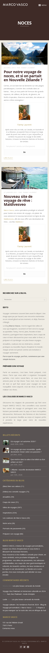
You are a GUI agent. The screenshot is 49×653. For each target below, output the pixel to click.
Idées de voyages (10, 507)
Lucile (5, 599)
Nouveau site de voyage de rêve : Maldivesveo (18, 200)
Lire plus (8, 157)
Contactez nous (9, 628)
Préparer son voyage (11, 534)
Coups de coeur (9, 502)
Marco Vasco (9, 210)
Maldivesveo (9, 219)
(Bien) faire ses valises (11, 486)
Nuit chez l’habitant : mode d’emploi (21, 594)
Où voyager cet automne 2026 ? (23, 441)
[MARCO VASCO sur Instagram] (28, 647)
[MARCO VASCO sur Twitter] (24, 647)
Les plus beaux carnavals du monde (27, 586)
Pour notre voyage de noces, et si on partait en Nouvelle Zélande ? (23, 75)
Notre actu (7, 523)
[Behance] (24, 152)
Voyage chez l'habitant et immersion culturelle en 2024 (24, 591)
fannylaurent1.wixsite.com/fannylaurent (20, 146)
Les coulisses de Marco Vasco (14, 518)
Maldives (18, 222)
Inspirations (7, 513)
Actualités (6, 497)
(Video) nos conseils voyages (14, 491)
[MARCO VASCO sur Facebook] (20, 647)
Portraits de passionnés (12, 528)
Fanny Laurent (28, 68)
